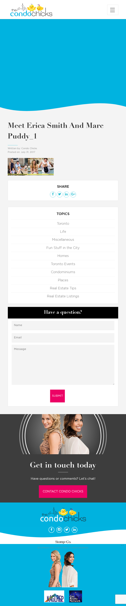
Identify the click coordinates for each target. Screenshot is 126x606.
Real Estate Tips (63, 288)
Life (63, 231)
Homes (63, 256)
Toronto (63, 223)
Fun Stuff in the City (63, 248)
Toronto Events (63, 264)
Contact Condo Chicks (63, 491)
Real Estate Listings (63, 296)
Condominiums (63, 272)
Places (63, 280)
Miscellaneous (63, 239)
